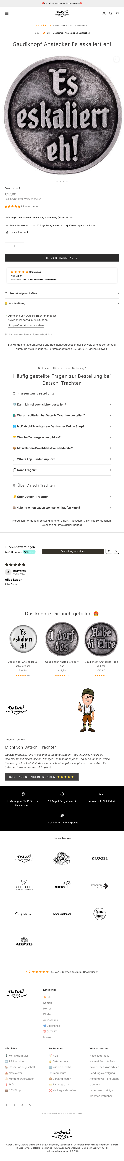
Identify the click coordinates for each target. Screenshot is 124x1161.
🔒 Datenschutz (58, 1061)
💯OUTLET (50, 1031)
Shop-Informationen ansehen (26, 325)
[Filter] (109, 551)
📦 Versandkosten (60, 1078)
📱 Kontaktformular (16, 1055)
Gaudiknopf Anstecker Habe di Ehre (101, 663)
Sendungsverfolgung (102, 1073)
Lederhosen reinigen (102, 1090)
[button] (13, 206)
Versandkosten (32, 198)
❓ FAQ (9, 1084)
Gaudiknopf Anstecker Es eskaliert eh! (23, 663)
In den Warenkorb (62, 257)
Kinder (47, 1014)
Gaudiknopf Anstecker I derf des (62, 663)
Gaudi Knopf (12, 188)
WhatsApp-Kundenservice (67, 1148)
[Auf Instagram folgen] (14, 1105)
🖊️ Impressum (57, 1073)
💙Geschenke (51, 1025)
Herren (47, 1008)
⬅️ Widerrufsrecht (60, 1067)
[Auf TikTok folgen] (22, 1105)
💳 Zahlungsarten (59, 1084)
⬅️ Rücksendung (15, 1061)
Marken (47, 1037)
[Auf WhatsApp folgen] (29, 1105)
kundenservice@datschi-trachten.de (34, 1148)
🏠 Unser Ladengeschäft (20, 1067)
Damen (47, 1002)
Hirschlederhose (99, 1055)
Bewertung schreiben (73, 551)
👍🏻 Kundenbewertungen (19, 1078)
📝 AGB (53, 1055)
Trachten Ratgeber (101, 1095)
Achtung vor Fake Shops (104, 1078)
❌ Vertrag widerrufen (62, 1090)
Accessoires (50, 1020)
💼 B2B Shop (13, 1090)
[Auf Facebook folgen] (6, 1105)
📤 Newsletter (13, 1073)
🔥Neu (46, 33)
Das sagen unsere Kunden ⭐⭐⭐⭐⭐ (41, 776)
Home (36, 33)
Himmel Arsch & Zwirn (103, 1061)
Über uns (95, 1084)
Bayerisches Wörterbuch (104, 1067)
